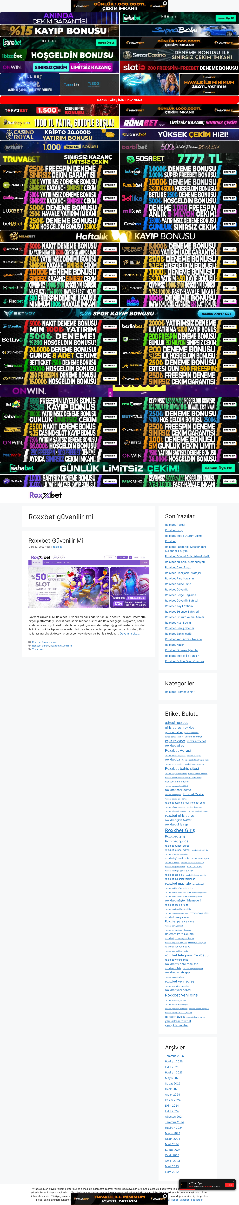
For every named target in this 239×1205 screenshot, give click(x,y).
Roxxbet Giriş (174, 530)
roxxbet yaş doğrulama (174, 977)
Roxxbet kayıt (194, 866)
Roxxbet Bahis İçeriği (178, 633)
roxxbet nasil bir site (176, 904)
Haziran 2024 (174, 1127)
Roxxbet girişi (175, 836)
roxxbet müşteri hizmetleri (183, 900)
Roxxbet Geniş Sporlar (179, 628)
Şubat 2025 (172, 1083)
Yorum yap (38, 649)
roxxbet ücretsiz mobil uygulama (178, 1013)
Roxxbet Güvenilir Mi (55, 540)
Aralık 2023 (172, 1160)
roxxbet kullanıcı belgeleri (196, 875)
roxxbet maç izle (178, 883)
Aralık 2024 (172, 1094)
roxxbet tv (201, 955)
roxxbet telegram (178, 955)
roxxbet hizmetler (172, 863)
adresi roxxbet (176, 723)
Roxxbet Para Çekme (179, 934)
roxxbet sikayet (197, 942)
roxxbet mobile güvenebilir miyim (179, 888)
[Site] (59, 171)
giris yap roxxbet (191, 733)
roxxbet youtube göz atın (175, 1000)
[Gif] (119, 236)
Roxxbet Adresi (175, 524)
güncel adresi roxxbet (174, 737)
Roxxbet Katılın (175, 644)
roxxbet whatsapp (177, 972)
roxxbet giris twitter (178, 820)
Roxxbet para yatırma (179, 921)
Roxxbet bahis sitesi (182, 768)
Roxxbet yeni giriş (181, 995)
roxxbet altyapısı (194, 756)
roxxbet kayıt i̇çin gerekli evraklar (179, 871)
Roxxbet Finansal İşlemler (181, 650)
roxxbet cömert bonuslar (175, 807)
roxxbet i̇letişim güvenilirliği (192, 863)
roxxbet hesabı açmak (200, 858)
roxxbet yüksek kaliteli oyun (176, 1004)
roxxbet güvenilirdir (200, 850)
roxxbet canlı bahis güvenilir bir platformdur (183, 778)
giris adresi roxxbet (180, 727)
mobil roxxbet (196, 741)
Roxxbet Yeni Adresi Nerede (183, 639)
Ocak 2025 (172, 1089)
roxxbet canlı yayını (173, 795)
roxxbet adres (174, 745)
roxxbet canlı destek (179, 790)
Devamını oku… (130, 633)
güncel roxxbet (193, 736)
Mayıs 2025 (172, 1078)
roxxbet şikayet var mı (195, 1017)
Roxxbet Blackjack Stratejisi (183, 573)
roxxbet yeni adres (179, 981)
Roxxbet (170, 541)
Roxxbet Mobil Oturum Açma (184, 535)
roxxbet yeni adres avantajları (177, 986)
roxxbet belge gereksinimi (176, 774)
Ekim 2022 (172, 1171)
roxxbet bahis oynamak (194, 764)
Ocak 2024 (172, 1155)
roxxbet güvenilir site (177, 858)
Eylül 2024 (172, 1111)
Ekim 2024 (172, 1105)
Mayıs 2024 (172, 1133)
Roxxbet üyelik (175, 1016)
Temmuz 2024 (174, 1122)
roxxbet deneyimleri (195, 807)
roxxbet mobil (198, 884)
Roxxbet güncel (40, 645)
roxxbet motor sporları (192, 896)
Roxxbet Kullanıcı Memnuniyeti (185, 562)
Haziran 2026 (174, 1061)
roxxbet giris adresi (180, 815)
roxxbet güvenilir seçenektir (176, 854)
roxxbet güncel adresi (177, 849)
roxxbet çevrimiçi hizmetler (176, 1009)
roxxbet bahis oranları (174, 764)
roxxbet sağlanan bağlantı (176, 943)
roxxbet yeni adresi (178, 990)
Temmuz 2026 (174, 1056)
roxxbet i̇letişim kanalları (175, 867)
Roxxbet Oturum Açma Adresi (184, 617)
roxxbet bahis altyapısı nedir (197, 760)
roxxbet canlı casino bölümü (176, 786)
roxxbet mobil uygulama (197, 892)
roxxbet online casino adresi (176, 913)
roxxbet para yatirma (177, 917)
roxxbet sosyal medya (177, 946)
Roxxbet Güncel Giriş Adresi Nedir (187, 556)
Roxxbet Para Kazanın (179, 578)
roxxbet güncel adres (177, 845)
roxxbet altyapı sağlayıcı (175, 756)
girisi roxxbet (174, 732)
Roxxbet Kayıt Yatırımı (179, 606)
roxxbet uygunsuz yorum (193, 969)
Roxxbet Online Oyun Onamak (184, 661)
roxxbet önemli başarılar (199, 1009)
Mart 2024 (172, 1144)
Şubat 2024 (172, 1149)
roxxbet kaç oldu (174, 874)
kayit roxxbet (175, 741)
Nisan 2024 (172, 1138)
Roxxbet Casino (193, 794)
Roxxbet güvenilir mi (61, 645)
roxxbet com (197, 802)
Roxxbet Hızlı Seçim (178, 622)
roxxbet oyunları (199, 913)
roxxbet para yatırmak (174, 926)
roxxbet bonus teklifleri (197, 774)
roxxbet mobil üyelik (173, 896)
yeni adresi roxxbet (178, 1021)
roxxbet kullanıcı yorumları (180, 878)
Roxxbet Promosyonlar (44, 642)
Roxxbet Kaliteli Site (178, 584)
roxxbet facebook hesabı (198, 811)
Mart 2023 (172, 1166)
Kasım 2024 (173, 1100)
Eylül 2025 (172, 1067)
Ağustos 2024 (174, 1116)
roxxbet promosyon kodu (179, 938)
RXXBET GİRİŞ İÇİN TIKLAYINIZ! (119, 99)
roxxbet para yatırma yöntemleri (178, 930)
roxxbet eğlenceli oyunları (175, 811)
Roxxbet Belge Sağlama (180, 595)
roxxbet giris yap (176, 824)
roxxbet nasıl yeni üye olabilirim (178, 909)
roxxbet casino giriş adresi (176, 799)
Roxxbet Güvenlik (176, 589)
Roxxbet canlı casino (177, 781)
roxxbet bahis (174, 759)
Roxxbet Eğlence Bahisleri (182, 611)
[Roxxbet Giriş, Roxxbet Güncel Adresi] (45, 495)
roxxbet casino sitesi (177, 802)
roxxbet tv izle (173, 968)
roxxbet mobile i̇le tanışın (175, 892)
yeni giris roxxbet (176, 1025)
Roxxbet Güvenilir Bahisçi (181, 600)
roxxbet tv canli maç (176, 959)
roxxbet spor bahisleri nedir (176, 951)
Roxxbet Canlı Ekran (178, 567)
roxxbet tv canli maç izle (181, 964)
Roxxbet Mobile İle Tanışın (182, 655)
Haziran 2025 (174, 1072)
